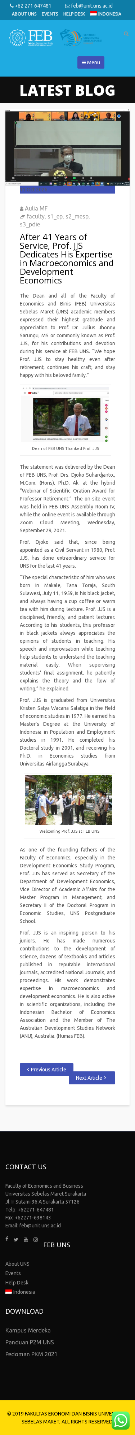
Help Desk (74, 14)
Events (50, 14)
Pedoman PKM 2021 (31, 1354)
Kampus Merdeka (28, 1330)
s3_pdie (30, 224)
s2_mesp (77, 216)
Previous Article (48, 1069)
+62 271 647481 (32, 6)
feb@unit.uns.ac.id (91, 6)
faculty (36, 216)
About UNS (24, 14)
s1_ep (55, 216)
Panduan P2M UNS (29, 1342)
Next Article (89, 1078)
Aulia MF (36, 208)
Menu (93, 62)
